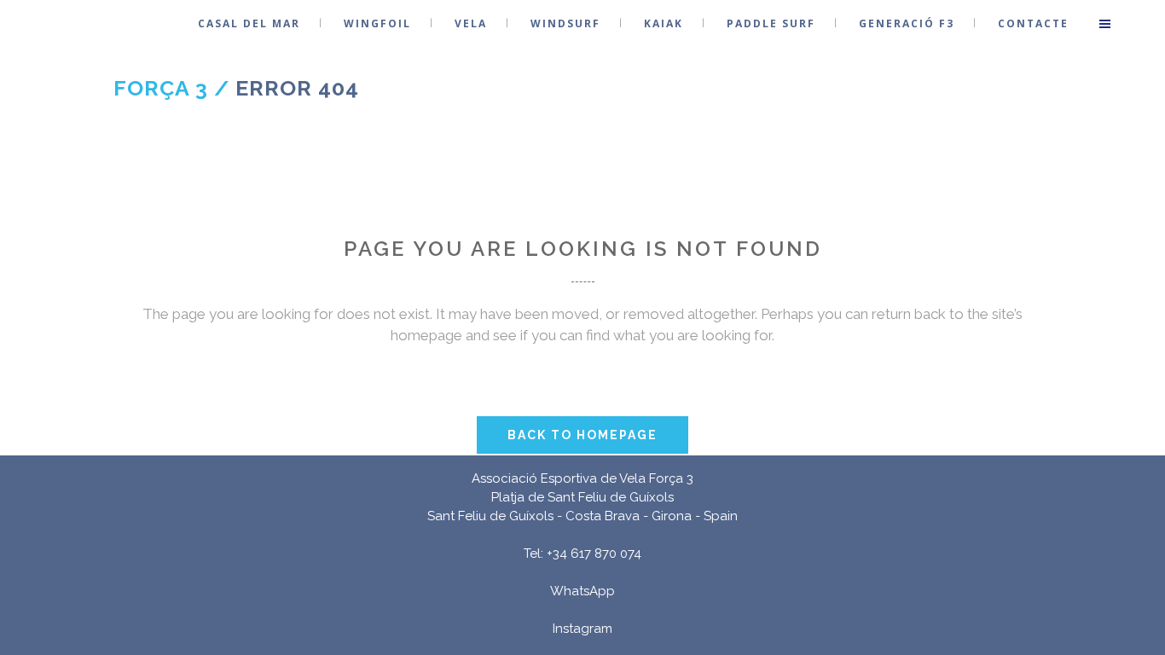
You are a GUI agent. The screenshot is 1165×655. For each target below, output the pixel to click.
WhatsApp (582, 591)
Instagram (582, 628)
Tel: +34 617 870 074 (582, 553)
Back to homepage (582, 435)
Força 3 (160, 88)
